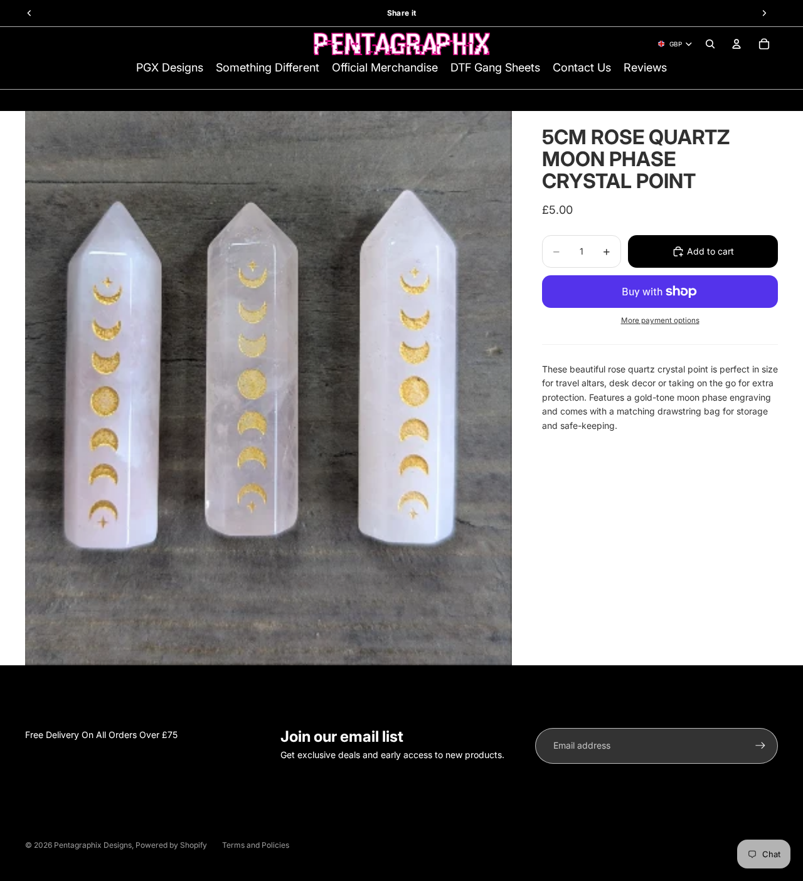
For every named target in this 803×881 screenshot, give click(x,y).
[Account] (736, 44)
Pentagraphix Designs (93, 845)
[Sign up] (760, 745)
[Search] (710, 44)
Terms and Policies (255, 845)
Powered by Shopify (171, 845)
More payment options (660, 320)
